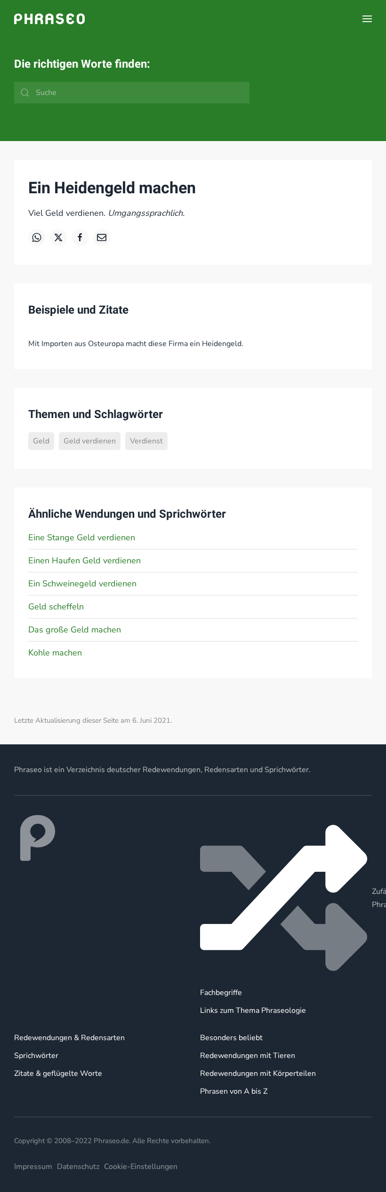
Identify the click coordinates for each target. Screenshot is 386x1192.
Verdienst (146, 441)
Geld (41, 441)
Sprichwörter (36, 1055)
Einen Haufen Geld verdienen (84, 560)
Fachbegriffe (221, 992)
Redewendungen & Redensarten (69, 1038)
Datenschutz (78, 1166)
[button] (367, 19)
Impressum (33, 1166)
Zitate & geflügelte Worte (58, 1073)
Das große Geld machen (74, 629)
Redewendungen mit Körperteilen (258, 1073)
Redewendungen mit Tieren (247, 1055)
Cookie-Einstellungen (140, 1166)
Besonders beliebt (231, 1038)
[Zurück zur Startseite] (49, 19)
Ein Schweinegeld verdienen (82, 583)
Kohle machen (55, 652)
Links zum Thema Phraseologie (253, 1010)
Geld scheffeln (56, 606)
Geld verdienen (90, 441)
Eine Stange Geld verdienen (81, 537)
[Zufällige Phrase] (286, 897)
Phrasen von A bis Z (233, 1091)
